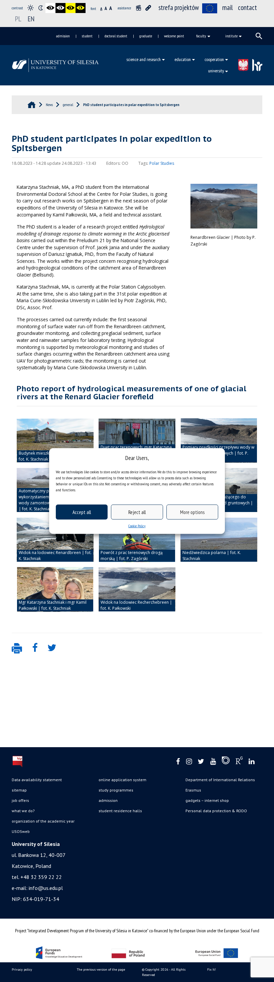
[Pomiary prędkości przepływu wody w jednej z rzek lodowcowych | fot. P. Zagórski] (218, 440)
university (216, 71)
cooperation (214, 59)
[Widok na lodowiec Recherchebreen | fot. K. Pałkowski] (137, 589)
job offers (20, 800)
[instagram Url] (189, 762)
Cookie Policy (137, 525)
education (182, 59)
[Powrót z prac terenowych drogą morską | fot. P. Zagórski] (137, 539)
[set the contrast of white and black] (60, 8)
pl (18, 18)
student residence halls (120, 810)
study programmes (116, 790)
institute (231, 35)
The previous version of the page (101, 969)
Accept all (82, 512)
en (31, 18)
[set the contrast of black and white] (50, 8)
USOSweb (21, 831)
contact (247, 7)
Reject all (137, 512)
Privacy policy (22, 969)
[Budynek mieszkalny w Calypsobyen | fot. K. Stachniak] (55, 440)
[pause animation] (138, 8)
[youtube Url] (213, 762)
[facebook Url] (178, 762)
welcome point (174, 35)
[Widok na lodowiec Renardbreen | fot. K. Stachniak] (55, 539)
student (87, 35)
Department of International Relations (220, 779)
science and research (143, 59)
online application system (122, 779)
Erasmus (193, 790)
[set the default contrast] (30, 8)
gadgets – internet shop (207, 800)
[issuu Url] (226, 762)
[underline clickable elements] (148, 8)
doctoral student (116, 35)
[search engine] (259, 36)
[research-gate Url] (239, 762)
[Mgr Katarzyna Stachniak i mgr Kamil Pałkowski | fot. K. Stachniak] (55, 589)
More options (192, 512)
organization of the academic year (43, 821)
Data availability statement (37, 779)
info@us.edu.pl (46, 888)
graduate (145, 35)
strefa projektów (178, 7)
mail (227, 7)
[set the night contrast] (40, 8)
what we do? (23, 810)
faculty (201, 35)
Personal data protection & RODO (216, 810)
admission (63, 35)
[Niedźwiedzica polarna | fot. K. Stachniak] (218, 539)
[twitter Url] (201, 762)
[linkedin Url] (251, 762)
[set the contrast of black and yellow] (70, 8)
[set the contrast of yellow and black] (81, 8)
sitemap (19, 790)
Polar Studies (161, 163)
